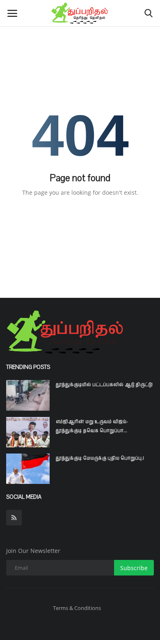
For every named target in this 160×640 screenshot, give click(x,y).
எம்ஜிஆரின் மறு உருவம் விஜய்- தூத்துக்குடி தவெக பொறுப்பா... (92, 426)
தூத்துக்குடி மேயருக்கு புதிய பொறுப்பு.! (100, 458)
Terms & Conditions (77, 608)
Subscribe (134, 568)
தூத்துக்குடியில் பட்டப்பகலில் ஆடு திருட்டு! (104, 384)
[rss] (14, 517)
